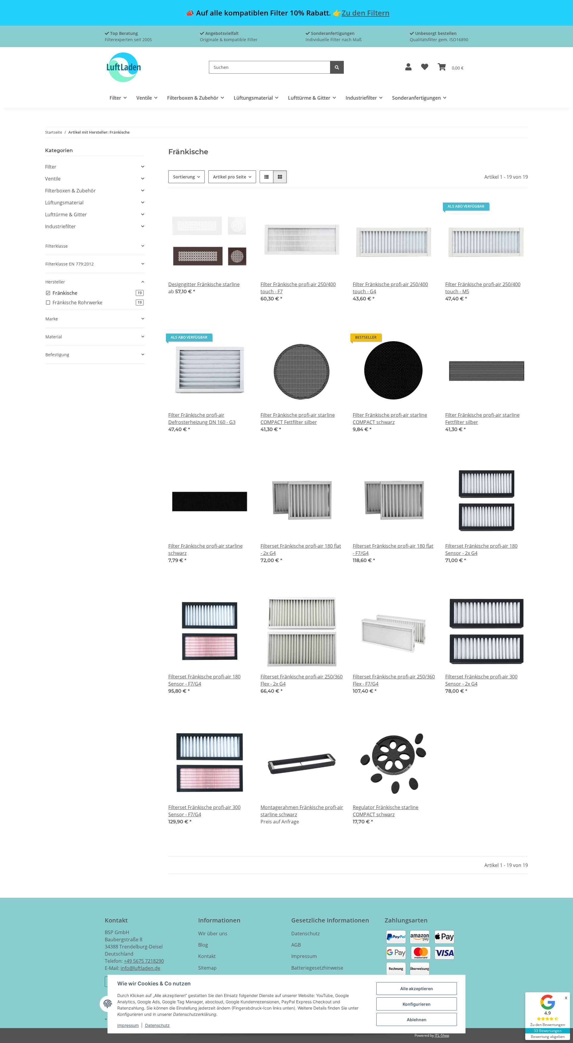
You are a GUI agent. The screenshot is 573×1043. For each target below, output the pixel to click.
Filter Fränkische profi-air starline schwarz (205, 549)
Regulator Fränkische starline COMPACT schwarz (385, 811)
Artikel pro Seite (229, 177)
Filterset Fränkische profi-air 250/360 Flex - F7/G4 (394, 680)
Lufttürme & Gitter (66, 214)
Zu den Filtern (365, 13)
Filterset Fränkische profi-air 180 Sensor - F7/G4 (204, 680)
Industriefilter (60, 226)
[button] (408, 67)
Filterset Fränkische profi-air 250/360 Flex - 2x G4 (302, 680)
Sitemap (207, 968)
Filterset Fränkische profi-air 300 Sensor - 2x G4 (481, 680)
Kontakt (207, 956)
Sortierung (184, 177)
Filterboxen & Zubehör (70, 190)
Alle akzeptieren (416, 988)
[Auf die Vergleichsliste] (317, 208)
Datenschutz (157, 1025)
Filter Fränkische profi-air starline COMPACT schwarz (390, 418)
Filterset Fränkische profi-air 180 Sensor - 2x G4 (481, 549)
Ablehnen (416, 1019)
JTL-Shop (442, 1035)
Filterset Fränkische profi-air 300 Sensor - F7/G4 (204, 811)
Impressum (128, 1025)
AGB (296, 945)
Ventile (53, 178)
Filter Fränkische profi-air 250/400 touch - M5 (482, 288)
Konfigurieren (417, 1004)
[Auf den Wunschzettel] (333, 208)
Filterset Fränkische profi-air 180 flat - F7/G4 (393, 549)
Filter (50, 166)
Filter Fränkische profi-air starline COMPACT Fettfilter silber (298, 418)
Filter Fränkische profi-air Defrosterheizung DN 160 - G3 (201, 418)
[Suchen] (337, 67)
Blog (203, 945)
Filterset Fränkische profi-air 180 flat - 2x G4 (301, 549)
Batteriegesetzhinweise (317, 968)
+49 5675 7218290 (144, 961)
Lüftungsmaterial (64, 202)
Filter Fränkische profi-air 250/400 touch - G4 (390, 288)
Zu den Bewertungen (547, 1024)
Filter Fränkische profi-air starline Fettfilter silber (482, 418)
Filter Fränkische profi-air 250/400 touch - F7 (298, 288)
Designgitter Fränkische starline (204, 284)
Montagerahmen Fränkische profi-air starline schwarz (302, 811)
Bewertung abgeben (548, 1036)
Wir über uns (212, 933)
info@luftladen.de (140, 968)
